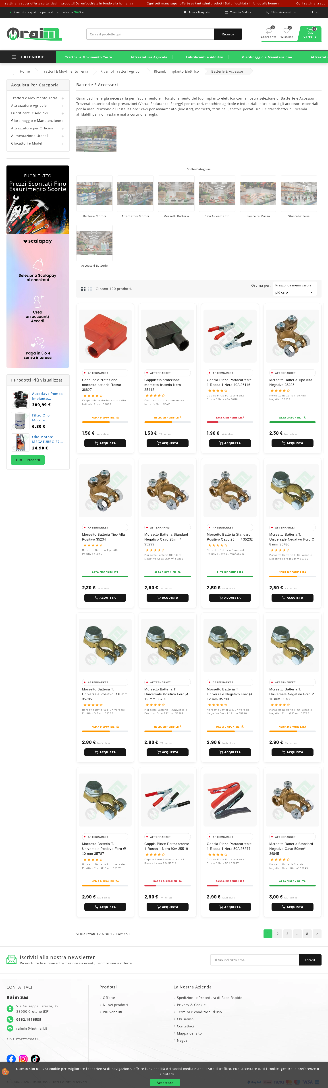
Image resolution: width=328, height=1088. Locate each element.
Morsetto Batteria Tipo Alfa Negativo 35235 (290, 382)
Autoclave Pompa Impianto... (47, 396)
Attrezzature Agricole (149, 57)
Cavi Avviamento (217, 216)
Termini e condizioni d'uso (199, 1012)
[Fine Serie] (37, 199)
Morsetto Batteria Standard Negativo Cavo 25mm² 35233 (166, 539)
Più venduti (112, 1012)
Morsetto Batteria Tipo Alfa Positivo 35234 (103, 537)
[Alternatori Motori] (135, 194)
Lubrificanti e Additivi (204, 57)
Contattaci (185, 1026)
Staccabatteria (299, 216)
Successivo (317, 934)
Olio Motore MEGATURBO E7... (47, 439)
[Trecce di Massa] (258, 194)
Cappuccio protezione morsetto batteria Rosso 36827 (101, 385)
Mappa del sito (189, 1033)
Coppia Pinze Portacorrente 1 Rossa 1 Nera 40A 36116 (229, 382)
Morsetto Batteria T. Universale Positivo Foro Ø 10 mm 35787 (104, 848)
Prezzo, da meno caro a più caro (294, 289)
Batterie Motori (94, 216)
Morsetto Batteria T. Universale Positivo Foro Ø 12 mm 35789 (166, 694)
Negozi (183, 1040)
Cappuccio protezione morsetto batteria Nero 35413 (162, 385)
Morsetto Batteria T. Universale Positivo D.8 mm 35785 (105, 694)
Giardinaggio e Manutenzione (267, 57)
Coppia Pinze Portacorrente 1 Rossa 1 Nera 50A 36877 (229, 846)
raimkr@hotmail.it (31, 1028)
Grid (83, 288)
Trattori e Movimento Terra (88, 57)
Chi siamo (185, 1019)
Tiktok (35, 1059)
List (90, 288)
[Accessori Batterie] (94, 243)
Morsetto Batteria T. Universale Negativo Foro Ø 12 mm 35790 (229, 694)
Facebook (11, 1059)
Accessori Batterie (94, 265)
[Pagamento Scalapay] (37, 301)
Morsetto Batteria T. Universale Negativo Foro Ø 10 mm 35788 (292, 694)
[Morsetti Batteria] (176, 194)
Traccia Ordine (240, 12)
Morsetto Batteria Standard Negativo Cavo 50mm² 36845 (291, 848)
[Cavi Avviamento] (217, 194)
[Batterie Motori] (94, 194)
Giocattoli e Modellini (29, 143)
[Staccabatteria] (299, 194)
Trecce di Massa (258, 216)
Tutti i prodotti (28, 460)
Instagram (23, 1059)
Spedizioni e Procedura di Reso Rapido (210, 997)
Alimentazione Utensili (30, 135)
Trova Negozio (199, 12)
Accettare (165, 1082)
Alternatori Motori (135, 216)
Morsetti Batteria (176, 216)
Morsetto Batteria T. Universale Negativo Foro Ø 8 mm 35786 (292, 539)
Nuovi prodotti (115, 1004)
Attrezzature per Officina (32, 128)
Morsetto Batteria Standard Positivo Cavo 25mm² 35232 (230, 537)
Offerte (109, 997)
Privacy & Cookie (191, 1004)
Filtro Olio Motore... (41, 417)
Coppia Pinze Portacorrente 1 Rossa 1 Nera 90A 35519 (166, 846)
